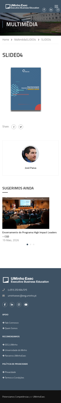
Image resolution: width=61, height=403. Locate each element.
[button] (27, 244)
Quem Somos (11, 328)
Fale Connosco (12, 322)
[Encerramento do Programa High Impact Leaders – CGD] (25, 213)
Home (5, 40)
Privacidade (10, 372)
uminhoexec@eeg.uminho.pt (22, 295)
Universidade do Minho (16, 350)
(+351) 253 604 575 (17, 290)
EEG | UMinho (11, 344)
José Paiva (30, 167)
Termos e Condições (14, 377)
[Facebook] (13, 126)
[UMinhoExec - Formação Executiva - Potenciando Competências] (22, 6)
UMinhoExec (39, 396)
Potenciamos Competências (15, 396)
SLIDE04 (31, 40)
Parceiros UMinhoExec (15, 355)
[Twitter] (20, 126)
